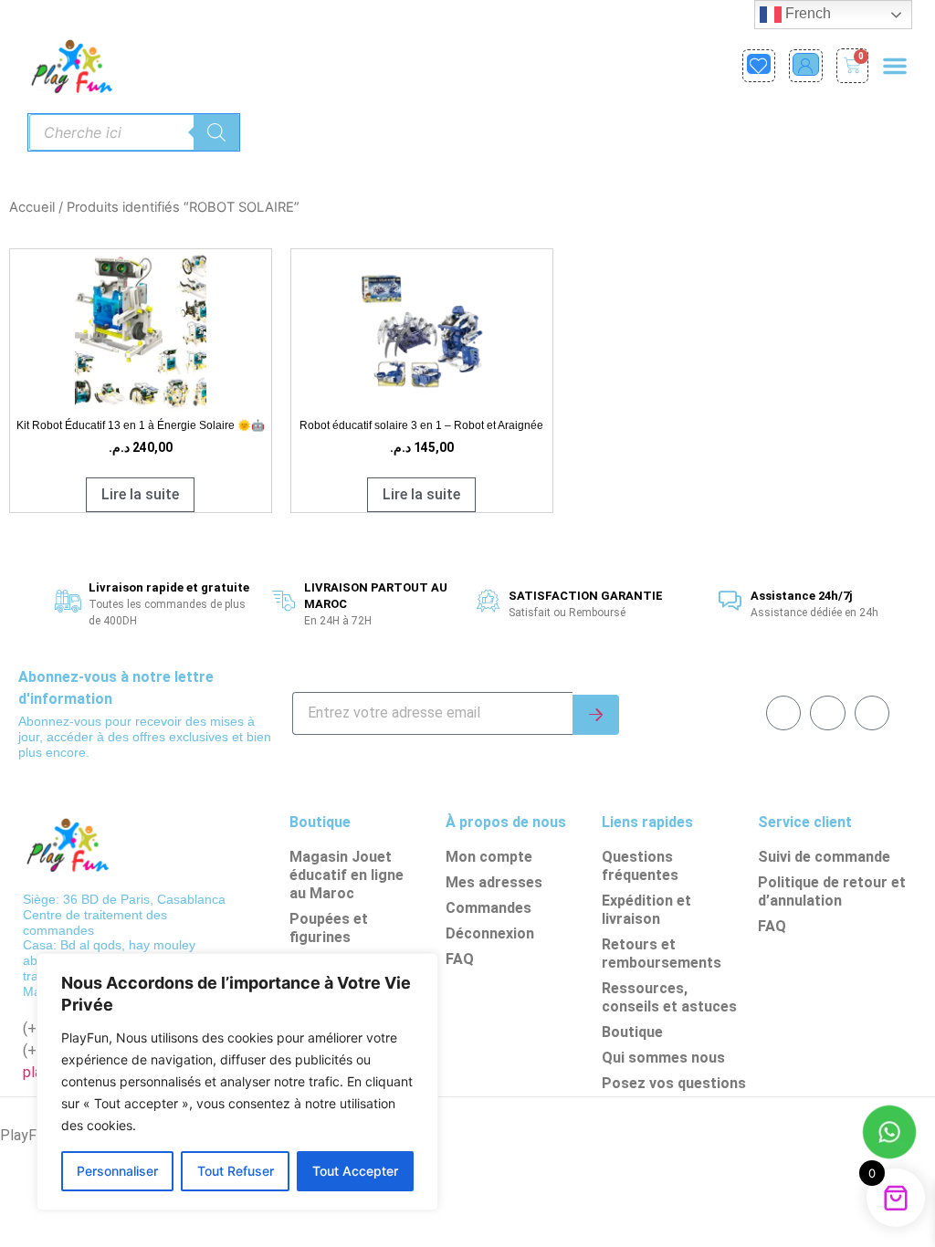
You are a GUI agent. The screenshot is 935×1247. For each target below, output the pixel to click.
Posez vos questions (674, 1083)
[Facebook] (783, 713)
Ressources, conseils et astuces (669, 997)
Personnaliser (117, 1171)
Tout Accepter (355, 1171)
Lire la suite (140, 494)
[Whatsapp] (827, 713)
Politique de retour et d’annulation (832, 891)
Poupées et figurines (328, 928)
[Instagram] (872, 713)
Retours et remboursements (661, 953)
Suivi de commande (824, 856)
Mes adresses (494, 882)
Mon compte (489, 856)
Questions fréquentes (640, 866)
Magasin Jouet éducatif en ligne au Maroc (346, 875)
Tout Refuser (235, 1171)
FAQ (460, 959)
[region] (237, 1081)
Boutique (632, 1032)
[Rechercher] (216, 132)
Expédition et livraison (646, 909)
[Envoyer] (596, 715)
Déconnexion (490, 933)
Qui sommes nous (663, 1057)
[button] (895, 66)
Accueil (32, 207)
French (806, 13)
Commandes (488, 908)
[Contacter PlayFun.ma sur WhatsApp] (889, 1135)
